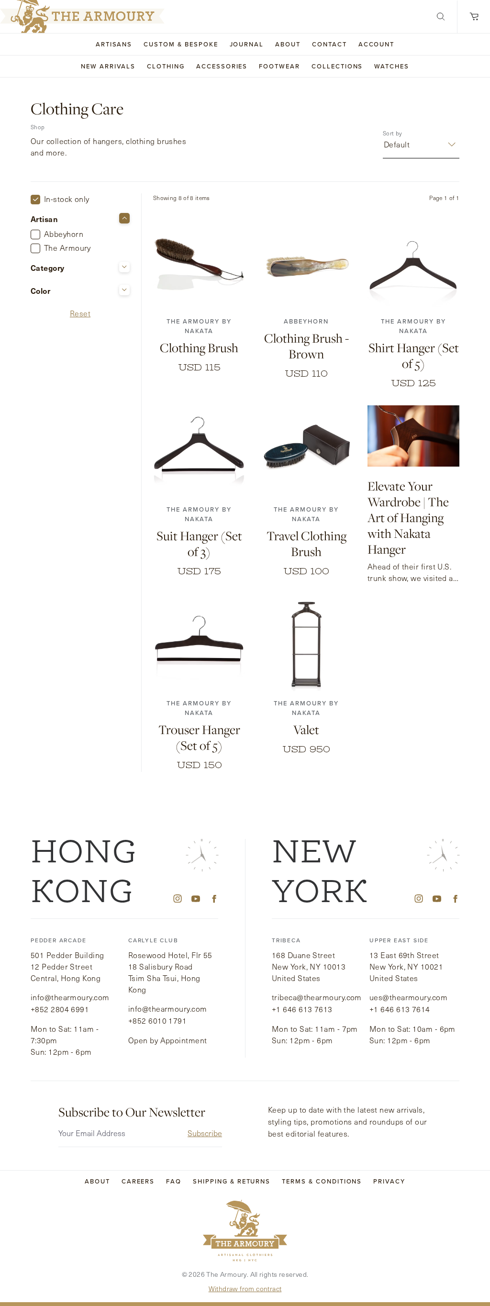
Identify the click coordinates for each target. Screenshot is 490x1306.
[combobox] (385, 144)
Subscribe (205, 1133)
